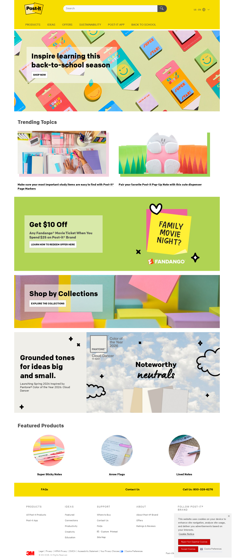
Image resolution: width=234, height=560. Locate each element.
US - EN (197, 10)
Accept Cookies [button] (188, 549)
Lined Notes (184, 474)
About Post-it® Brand (147, 514)
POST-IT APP (116, 25)
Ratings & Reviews (146, 526)
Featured (69, 514)
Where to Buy (104, 514)
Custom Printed (109, 531)
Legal (41, 551)
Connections (71, 520)
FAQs (44, 489)
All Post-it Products (36, 514)
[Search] (162, 8)
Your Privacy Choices (109, 551)
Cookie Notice (186, 534)
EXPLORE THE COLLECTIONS (47, 303)
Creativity (70, 531)
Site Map (101, 537)
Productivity (71, 526)
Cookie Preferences (134, 551)
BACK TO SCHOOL (143, 25)
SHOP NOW (39, 74)
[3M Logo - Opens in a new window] (34, 9)
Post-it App (32, 520)
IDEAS (51, 25)
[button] (211, 549)
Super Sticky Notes (49, 474)
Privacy (49, 551)
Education (70, 537)
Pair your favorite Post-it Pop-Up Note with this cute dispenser (160, 184)
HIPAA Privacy (60, 551)
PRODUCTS (32, 25)
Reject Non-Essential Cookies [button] (194, 542)
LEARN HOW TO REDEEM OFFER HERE (53, 244)
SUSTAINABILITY (90, 25)
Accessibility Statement (88, 551)
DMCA (72, 551)
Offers (139, 520)
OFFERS (67, 25)
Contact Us (132, 489)
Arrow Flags (117, 474)
